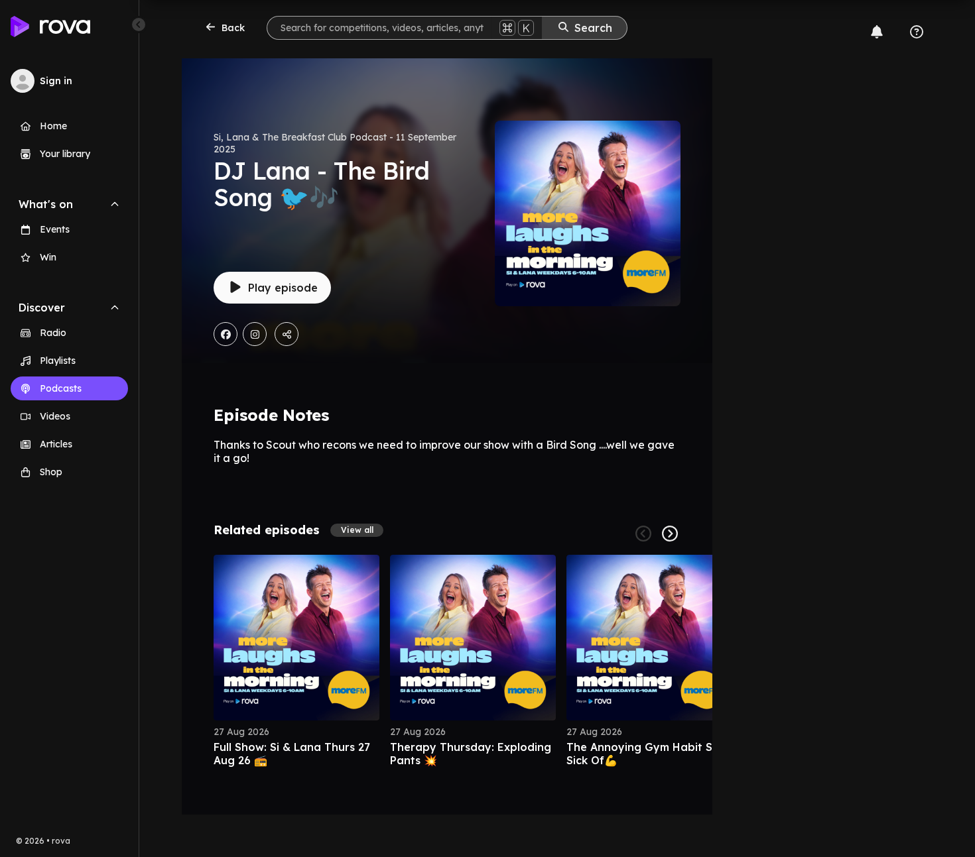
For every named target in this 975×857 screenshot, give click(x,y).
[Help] (917, 32)
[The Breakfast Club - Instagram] (255, 334)
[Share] (286, 334)
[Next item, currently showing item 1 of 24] (670, 533)
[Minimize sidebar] (138, 24)
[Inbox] (877, 32)
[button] (356, 530)
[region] (447, 660)
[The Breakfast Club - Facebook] (225, 334)
